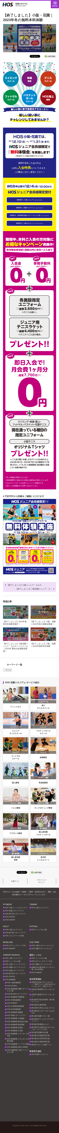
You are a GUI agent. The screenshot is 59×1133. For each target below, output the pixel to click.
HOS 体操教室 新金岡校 (15, 1025)
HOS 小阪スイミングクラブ (15, 964)
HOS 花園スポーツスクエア (41, 949)
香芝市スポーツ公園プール (41, 1045)
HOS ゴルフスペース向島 (14, 936)
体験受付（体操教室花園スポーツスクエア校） (29, 215)
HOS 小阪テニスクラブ (40, 908)
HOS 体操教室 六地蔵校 (15, 1018)
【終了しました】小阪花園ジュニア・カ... (34, 589)
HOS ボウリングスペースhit (15, 945)
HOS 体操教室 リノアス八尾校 (18, 1044)
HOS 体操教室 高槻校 (15, 1012)
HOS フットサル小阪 (39, 930)
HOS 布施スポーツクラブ (14, 911)
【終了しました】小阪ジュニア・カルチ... (25, 585)
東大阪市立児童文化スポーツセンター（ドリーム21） (42, 1028)
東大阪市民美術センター (40, 1024)
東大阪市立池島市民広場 (40, 1042)
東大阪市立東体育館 (38, 1005)
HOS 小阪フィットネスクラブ (16, 908)
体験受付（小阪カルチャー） (29, 223)
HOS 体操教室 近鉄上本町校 (17, 1047)
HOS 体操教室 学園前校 (15, 997)
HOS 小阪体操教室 (14, 983)
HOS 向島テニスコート (40, 1054)
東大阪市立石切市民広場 (40, 1038)
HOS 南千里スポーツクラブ (15, 914)
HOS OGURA (10, 917)
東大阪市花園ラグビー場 (40, 1016)
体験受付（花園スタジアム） (29, 207)
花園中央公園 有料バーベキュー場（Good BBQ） (43, 968)
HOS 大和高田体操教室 (15, 1006)
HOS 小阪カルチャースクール (42, 945)
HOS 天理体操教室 (14, 1000)
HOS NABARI (10, 920)
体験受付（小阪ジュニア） (29, 200)
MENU (54, 6)
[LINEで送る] (50, 56)
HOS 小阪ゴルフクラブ (13, 930)
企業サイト (15, 881)
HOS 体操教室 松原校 (15, 1028)
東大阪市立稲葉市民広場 (40, 1035)
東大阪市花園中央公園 (39, 1032)
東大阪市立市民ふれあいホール (42, 1008)
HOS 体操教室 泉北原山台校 (17, 1021)
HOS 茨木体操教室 (14, 1009)
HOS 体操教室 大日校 (15, 1031)
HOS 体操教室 (10, 980)
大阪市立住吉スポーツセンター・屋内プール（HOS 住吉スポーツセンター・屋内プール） (43, 984)
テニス (8, 670)
